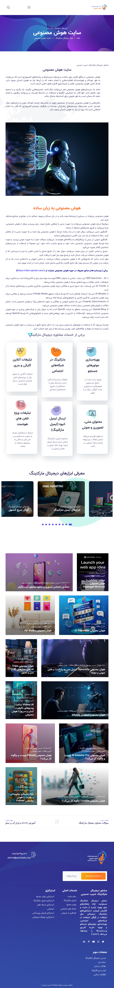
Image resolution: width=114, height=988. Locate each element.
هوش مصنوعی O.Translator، (89, 631)
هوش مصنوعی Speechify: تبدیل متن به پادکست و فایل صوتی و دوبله (76, 671)
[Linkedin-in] (84, 942)
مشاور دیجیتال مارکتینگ (93, 901)
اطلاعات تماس (100, 974)
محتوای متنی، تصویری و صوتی (92, 424)
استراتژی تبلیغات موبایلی (43, 917)
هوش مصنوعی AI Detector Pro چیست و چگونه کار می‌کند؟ (84, 757)
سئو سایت (71, 896)
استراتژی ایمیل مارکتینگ (43, 900)
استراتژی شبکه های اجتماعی (45, 906)
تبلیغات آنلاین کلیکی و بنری (22, 362)
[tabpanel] (63, 499)
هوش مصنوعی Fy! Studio (37, 631)
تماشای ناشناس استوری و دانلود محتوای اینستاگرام (43, 587)
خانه (78, 38)
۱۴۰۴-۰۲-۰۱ (47, 623)
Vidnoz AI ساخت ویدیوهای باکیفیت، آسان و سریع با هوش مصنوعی (23, 710)
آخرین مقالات (100, 576)
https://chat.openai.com (30, 270)
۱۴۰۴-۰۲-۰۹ (65, 583)
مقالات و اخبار (100, 966)
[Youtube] (93, 942)
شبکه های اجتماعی (69, 510)
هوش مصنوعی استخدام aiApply (88, 715)
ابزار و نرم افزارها (99, 970)
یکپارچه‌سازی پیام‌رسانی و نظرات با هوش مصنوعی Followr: (22, 797)
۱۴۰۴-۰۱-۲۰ (30, 784)
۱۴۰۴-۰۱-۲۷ (30, 694)
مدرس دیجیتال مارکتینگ (97, 573)
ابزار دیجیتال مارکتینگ (64, 38)
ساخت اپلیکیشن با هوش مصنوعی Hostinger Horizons (94, 583)
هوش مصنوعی (89, 576)
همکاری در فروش (68, 913)
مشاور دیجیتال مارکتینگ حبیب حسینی (94, 892)
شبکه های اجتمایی (68, 908)
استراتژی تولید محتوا (45, 896)
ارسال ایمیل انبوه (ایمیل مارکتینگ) (57, 424)
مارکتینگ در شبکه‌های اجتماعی (57, 365)
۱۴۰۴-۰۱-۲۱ (101, 796)
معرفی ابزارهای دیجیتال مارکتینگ (57, 473)
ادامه (82, 590)
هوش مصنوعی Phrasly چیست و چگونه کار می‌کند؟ (31, 757)
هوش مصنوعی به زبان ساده (57, 208)
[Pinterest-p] (89, 942)
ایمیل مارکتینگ (70, 900)
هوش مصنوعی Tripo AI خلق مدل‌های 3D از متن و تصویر (22, 669)
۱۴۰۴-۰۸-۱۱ (101, 570)
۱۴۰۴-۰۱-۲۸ (30, 656)
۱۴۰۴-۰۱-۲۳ (47, 748)
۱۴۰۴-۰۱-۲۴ (101, 748)
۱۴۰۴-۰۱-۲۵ (101, 711)
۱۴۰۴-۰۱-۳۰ (101, 665)
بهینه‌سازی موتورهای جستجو (93, 365)
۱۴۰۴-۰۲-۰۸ (101, 623)
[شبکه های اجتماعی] (61, 499)
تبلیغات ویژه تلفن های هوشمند (22, 418)
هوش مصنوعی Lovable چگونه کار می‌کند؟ (83, 801)
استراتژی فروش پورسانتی (43, 913)
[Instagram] (98, 942)
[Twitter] (103, 942)
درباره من (102, 962)
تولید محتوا (71, 904)
